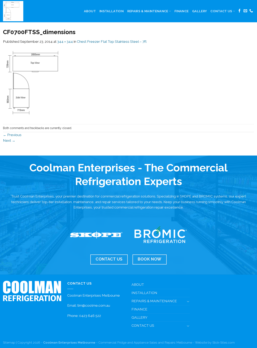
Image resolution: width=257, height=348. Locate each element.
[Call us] (251, 11)
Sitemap (9, 342)
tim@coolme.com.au (93, 305)
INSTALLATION (111, 11)
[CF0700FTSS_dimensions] (37, 84)
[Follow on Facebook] (239, 11)
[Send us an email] (245, 11)
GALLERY (199, 11)
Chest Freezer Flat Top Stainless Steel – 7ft (112, 42)
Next (9, 140)
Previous (12, 135)
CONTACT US (221, 11)
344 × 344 (65, 42)
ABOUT (90, 11)
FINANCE (181, 11)
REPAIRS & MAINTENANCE (147, 11)
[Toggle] (188, 301)
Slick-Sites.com (223, 342)
